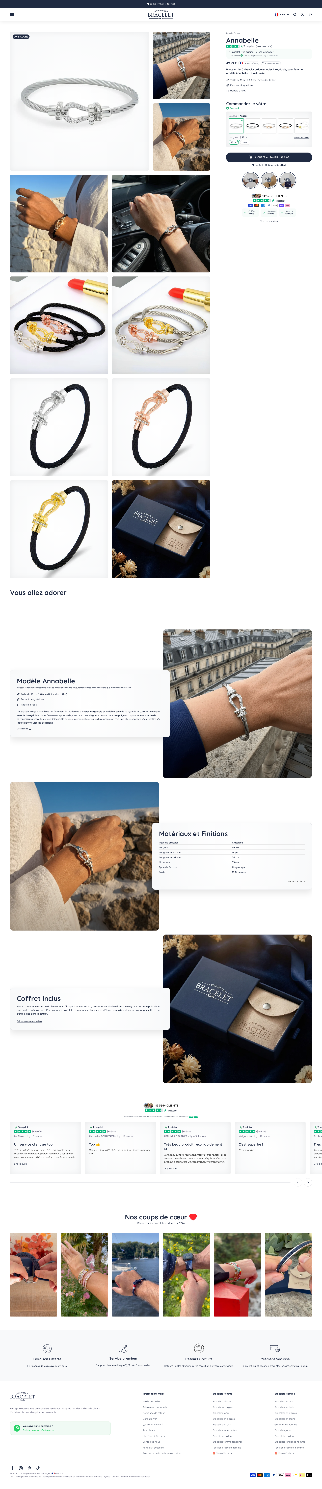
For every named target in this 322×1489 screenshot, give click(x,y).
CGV (12, 1476)
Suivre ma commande (155, 1407)
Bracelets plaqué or (223, 1401)
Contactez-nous (151, 1441)
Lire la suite (257, 73)
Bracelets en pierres (223, 1418)
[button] (269, 54)
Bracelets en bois (284, 1407)
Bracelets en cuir (221, 1424)
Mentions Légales (101, 1476)
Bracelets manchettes (224, 1430)
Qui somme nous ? (153, 1424)
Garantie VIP (150, 1418)
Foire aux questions (154, 1447)
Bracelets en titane (285, 1418)
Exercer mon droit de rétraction (135, 1476)
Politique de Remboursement (78, 1476)
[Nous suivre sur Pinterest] (29, 1468)
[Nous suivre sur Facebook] (12, 1468)
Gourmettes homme (286, 1424)
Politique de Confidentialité (28, 1476)
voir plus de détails (296, 881)
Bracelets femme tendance (227, 1441)
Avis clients (149, 1430)
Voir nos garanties (269, 221)
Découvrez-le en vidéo (29, 1021)
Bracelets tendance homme (290, 1441)
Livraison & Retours (154, 1436)
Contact (115, 1476)
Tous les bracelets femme (226, 1447)
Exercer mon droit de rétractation (161, 1453)
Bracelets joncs (220, 1412)
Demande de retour (154, 1412)
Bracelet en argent (222, 1407)
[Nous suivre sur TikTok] (38, 1468)
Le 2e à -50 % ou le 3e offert (162, 4)
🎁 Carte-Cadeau (222, 1453)
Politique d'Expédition (53, 1476)
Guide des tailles (266, 80)
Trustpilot (193, 1116)
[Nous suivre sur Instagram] (21, 1468)
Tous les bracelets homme (289, 1447)
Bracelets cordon (222, 1436)
